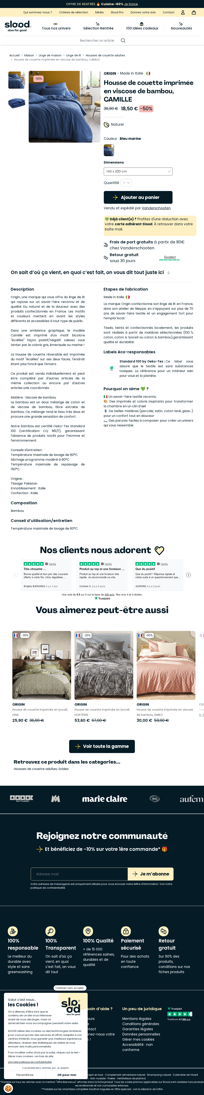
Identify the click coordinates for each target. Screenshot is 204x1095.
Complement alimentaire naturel (125, 1074)
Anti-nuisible (98, 1078)
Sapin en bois (95, 1074)
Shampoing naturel (159, 1074)
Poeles (111, 1078)
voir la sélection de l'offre (148, 1089)
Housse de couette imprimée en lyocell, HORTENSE (102, 712)
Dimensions (114, 162)
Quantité (111, 182)
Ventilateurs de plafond (131, 1078)
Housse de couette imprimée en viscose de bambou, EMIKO (165, 712)
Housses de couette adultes (35, 769)
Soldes (63, 769)
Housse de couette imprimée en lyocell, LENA (40, 712)
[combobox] (138, 171)
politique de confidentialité (47, 887)
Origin (110, 73)
